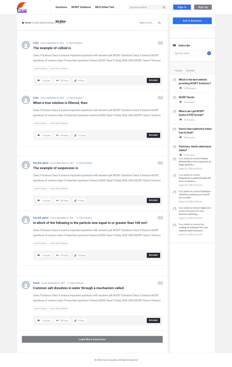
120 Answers (190, 88)
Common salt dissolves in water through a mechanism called (78, 288)
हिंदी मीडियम (61, 21)
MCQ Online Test (104, 7)
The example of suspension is (55, 168)
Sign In (182, 7)
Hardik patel (41, 163)
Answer (153, 80)
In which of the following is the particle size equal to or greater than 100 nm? (90, 223)
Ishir (36, 43)
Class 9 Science (75, 43)
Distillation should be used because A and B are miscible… (195, 194)
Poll (160, 43)
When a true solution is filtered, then (60, 103)
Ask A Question (192, 20)
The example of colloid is (52, 48)
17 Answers (189, 155)
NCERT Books (187, 97)
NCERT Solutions (81, 7)
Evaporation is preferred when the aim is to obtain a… (195, 179)
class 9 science (40, 68)
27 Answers (189, 119)
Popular (178, 70)
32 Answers (189, 102)
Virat (181, 158)
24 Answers (189, 137)
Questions (61, 7)
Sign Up (203, 7)
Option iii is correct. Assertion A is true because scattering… (195, 210)
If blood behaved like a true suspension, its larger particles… (195, 161)
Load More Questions (92, 339)
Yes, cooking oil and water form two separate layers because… (193, 227)
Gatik (36, 283)
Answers (190, 70)
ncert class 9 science (58, 68)
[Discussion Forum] (34, 7)
